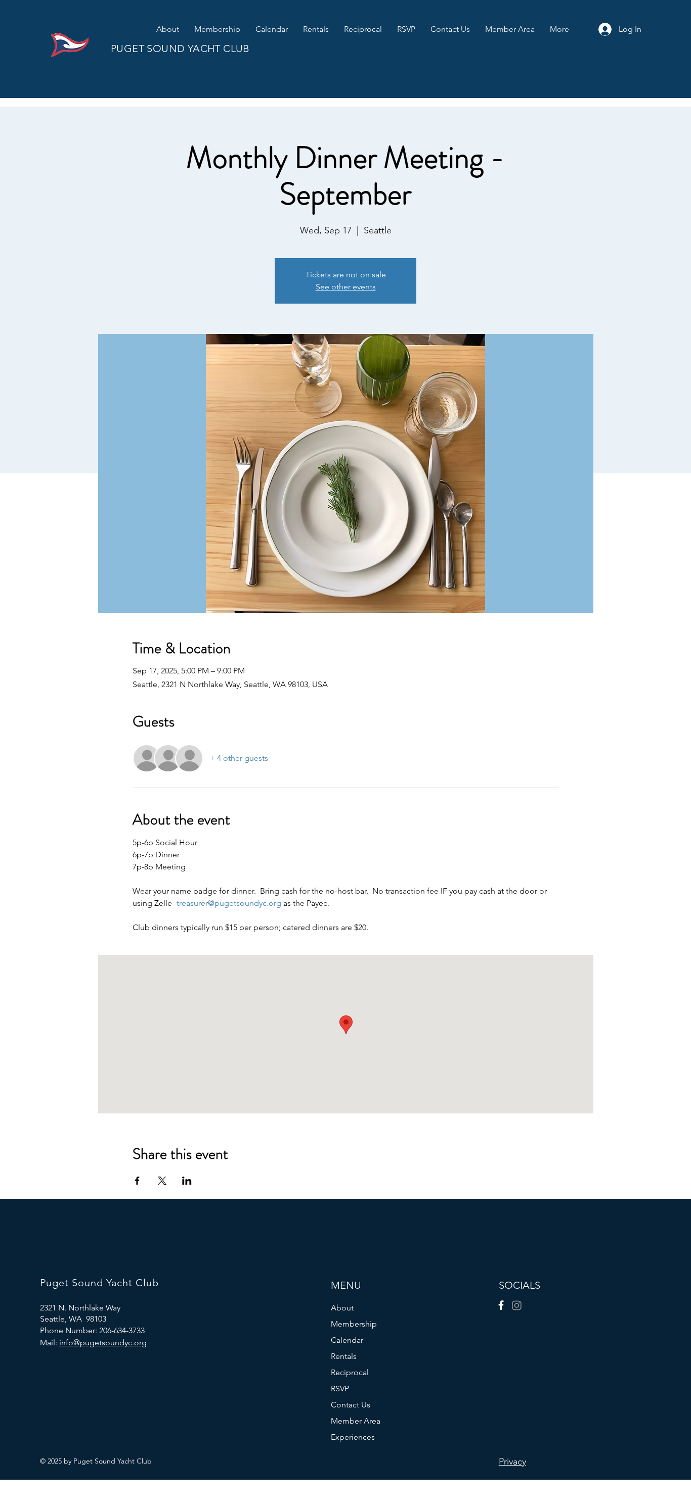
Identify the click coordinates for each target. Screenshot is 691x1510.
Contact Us (350, 1404)
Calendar (347, 1340)
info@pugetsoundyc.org (103, 1342)
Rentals (344, 1356)
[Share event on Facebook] (137, 1181)
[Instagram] (516, 1305)
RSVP (340, 1388)
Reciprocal (350, 1372)
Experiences (353, 1437)
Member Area (355, 1421)
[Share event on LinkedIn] (187, 1181)
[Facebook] (501, 1305)
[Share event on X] (162, 1181)
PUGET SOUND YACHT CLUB (180, 48)
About (342, 1307)
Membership (354, 1324)
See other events (346, 286)
